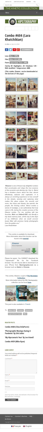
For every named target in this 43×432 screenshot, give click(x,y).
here (29, 282)
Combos (20, 310)
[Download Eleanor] (8, 249)
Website (7, 386)
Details (27, 251)
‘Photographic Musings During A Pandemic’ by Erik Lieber (18, 332)
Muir (25, 314)
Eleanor (15, 243)
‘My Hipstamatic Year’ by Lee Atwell (19, 337)
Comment (8, 359)
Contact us (8, 1)
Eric (8, 44)
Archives (28, 1)
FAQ (35, 1)
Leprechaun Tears (14, 314)
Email (7, 381)
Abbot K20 (11, 310)
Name (7, 375)
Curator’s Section (19, 1)
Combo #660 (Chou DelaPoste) (17, 327)
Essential (28, 310)
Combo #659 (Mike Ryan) (15, 341)
